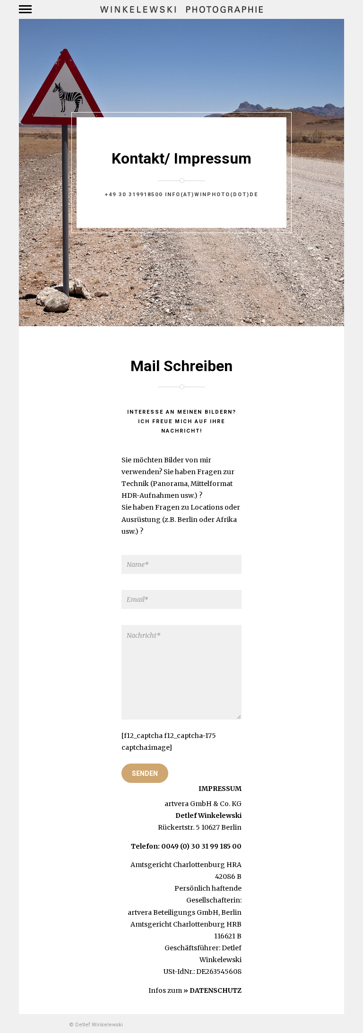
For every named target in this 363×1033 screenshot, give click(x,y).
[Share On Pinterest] (213, 997)
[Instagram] (58, 1025)
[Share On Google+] (226, 997)
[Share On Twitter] (199, 997)
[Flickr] (47, 1025)
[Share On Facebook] (186, 997)
